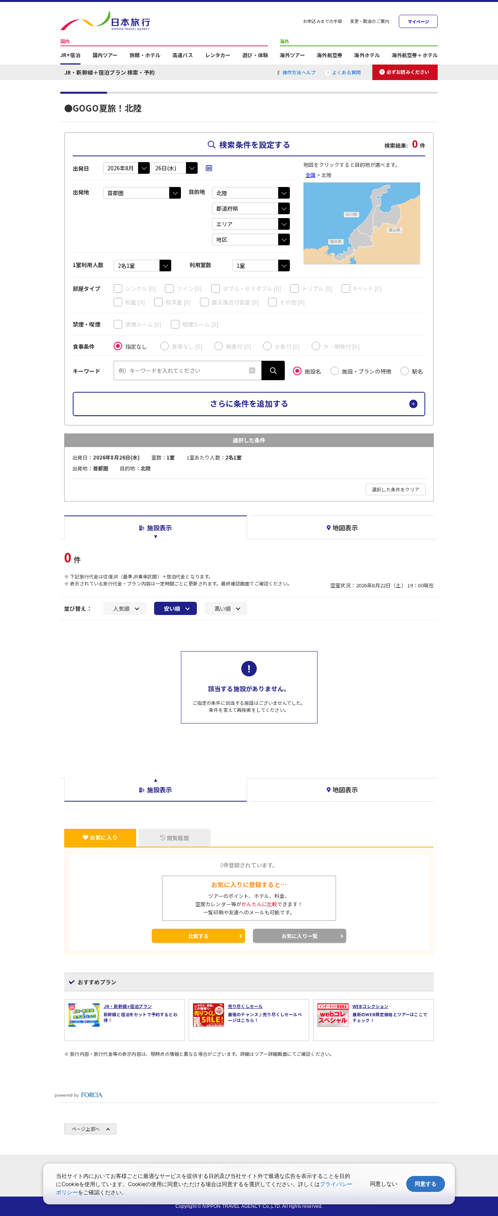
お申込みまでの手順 (322, 21)
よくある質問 (346, 72)
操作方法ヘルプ (299, 72)
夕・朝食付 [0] (341, 346)
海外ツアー (292, 55)
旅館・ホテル (145, 55)
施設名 (313, 371)
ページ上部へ (86, 1128)
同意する (426, 1183)
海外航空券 (329, 55)
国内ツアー (105, 55)
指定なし (136, 346)
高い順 (222, 608)
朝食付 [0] (238, 346)
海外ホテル (367, 55)
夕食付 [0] (287, 346)
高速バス (182, 55)
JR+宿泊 (70, 55)
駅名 (417, 371)
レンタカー (218, 55)
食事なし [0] (187, 346)
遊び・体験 (255, 55)
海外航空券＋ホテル (415, 55)
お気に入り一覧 (299, 936)
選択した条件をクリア (395, 489)
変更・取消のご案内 (369, 21)
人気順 (121, 608)
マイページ (418, 21)
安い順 (172, 608)
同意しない (383, 1183)
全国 (310, 174)
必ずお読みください (408, 71)
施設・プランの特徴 (366, 371)
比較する (198, 936)
